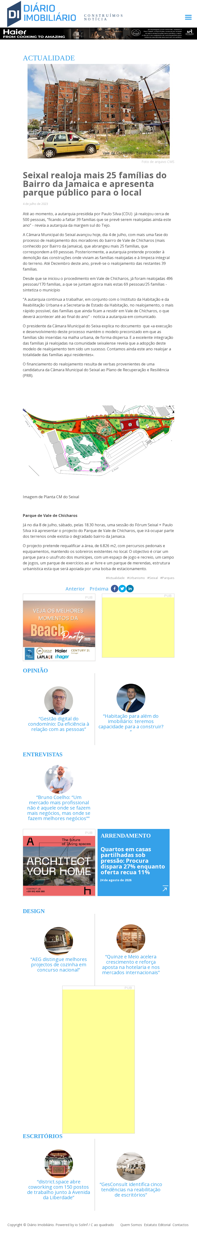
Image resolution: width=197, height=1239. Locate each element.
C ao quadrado (102, 1224)
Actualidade (116, 577)
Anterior (75, 588)
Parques (168, 577)
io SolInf (81, 1224)
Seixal (153, 577)
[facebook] (114, 589)
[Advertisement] (138, 627)
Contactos (180, 1224)
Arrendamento (126, 836)
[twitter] (122, 589)
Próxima (99, 588)
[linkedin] (130, 589)
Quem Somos (131, 1224)
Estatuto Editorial (157, 1224)
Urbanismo (137, 577)
